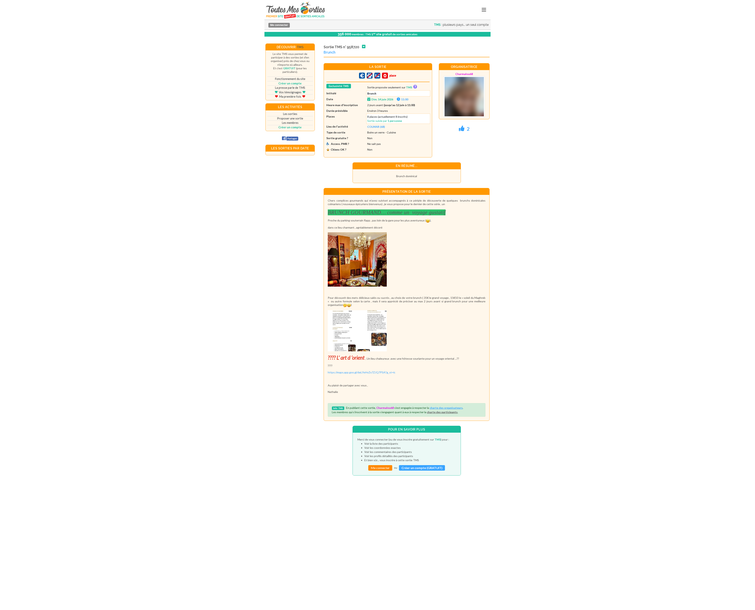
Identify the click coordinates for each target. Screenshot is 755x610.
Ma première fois (290, 96)
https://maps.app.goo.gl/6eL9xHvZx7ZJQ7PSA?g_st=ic (361, 372)
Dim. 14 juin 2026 (382, 99)
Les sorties (290, 114)
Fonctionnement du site (290, 79)
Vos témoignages (290, 92)
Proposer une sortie (290, 118)
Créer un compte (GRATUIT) (421, 468)
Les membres (290, 122)
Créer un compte (290, 83)
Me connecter (279, 25)
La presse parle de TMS (290, 87)
